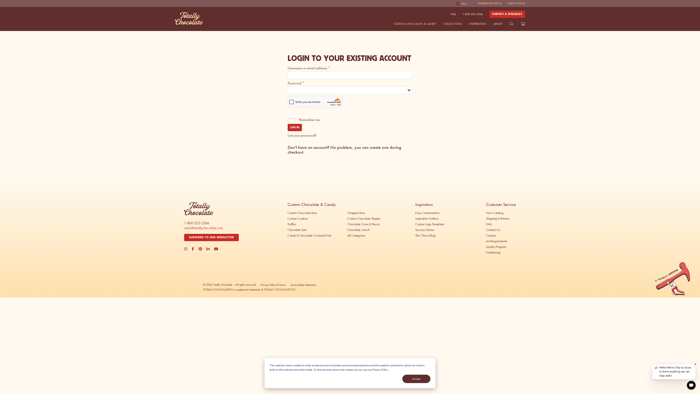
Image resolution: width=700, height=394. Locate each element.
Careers (491, 235)
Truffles (291, 224)
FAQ (453, 14)
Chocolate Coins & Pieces (363, 224)
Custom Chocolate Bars (302, 213)
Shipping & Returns (497, 219)
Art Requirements (496, 241)
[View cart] (523, 24)
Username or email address (309, 68)
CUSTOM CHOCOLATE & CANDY (415, 24)
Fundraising (493, 252)
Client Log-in (516, 3)
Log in (294, 127)
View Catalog (494, 213)
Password (296, 83)
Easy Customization (427, 213)
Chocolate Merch (358, 230)
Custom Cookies (297, 219)
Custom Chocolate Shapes (363, 219)
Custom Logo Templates (429, 224)
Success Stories (424, 230)
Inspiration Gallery (427, 219)
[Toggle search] (512, 24)
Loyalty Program (496, 247)
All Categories (356, 235)
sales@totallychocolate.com (203, 228)
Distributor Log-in (490, 3)
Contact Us (493, 230)
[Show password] (408, 90)
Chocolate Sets (296, 230)
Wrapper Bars (356, 213)
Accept (416, 378)
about (498, 24)
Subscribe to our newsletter (211, 237)
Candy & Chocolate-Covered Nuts (309, 235)
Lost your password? (302, 135)
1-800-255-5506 (472, 14)
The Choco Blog (425, 235)
